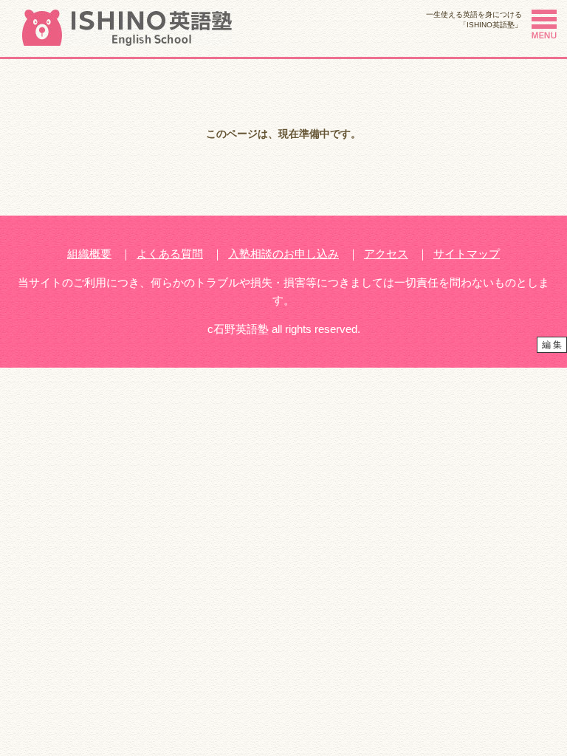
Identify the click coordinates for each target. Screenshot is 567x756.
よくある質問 (170, 253)
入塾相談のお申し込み (283, 253)
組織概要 (89, 253)
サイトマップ (466, 253)
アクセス (386, 253)
